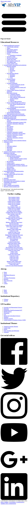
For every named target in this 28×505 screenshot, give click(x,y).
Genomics (6, 332)
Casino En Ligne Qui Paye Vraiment (14, 249)
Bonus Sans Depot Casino (14, 243)
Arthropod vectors (8, 142)
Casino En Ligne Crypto (14, 232)
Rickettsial (12, 70)
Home (5, 272)
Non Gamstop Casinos (14, 197)
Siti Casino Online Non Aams (14, 237)
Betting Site (14, 221)
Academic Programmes (9, 278)
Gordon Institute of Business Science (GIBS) (15, 320)
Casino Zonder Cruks (12, 63)
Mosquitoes (10, 147)
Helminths (12, 80)
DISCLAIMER (4, 502)
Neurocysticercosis (14, 111)
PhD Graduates (10, 172)
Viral (11, 72)
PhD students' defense (12, 49)
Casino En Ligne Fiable (14, 209)
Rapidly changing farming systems (18, 158)
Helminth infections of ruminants (18, 109)
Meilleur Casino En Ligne (14, 236)
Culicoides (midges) (12, 146)
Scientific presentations (12, 52)
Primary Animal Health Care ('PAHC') (16, 102)
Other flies (9, 150)
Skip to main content (6, 1)
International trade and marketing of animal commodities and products (14, 181)
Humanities (6, 313)
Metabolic (12, 76)
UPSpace (6, 299)
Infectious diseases (11, 66)
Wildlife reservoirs (11, 170)
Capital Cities (7, 328)
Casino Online (14, 205)
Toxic (11, 77)
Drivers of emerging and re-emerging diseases (15, 140)
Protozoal (12, 81)
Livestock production (12, 83)
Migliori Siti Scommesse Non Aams (14, 235)
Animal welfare (7, 183)
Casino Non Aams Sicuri (14, 254)
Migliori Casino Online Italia (14, 229)
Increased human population (14, 156)
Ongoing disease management (17, 107)
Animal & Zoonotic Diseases (11, 326)
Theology (6, 317)
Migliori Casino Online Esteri (14, 261)
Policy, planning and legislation (11, 185)
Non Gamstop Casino (14, 200)
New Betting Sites (11, 62)
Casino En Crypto (14, 230)
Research (6, 279)
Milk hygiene (10, 176)
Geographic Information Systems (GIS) (16, 122)
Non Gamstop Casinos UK (13, 60)
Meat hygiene (10, 175)
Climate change (10, 163)
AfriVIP (6, 300)
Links (5, 282)
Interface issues (10, 168)
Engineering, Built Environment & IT (13, 310)
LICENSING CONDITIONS (16, 502)
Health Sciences (8, 311)
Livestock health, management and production (15, 65)
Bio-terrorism (10, 161)
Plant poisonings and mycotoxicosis (15, 114)
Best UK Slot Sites (14, 223)
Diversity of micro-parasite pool (11, 186)
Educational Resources (9, 275)
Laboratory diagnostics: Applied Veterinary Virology (15, 135)
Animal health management (13, 112)
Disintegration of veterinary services (15, 164)
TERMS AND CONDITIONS (8, 503)
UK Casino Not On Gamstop (14, 211)
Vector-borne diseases (15, 95)
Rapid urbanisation (14, 157)
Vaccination (10, 130)
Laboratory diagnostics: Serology (15, 137)
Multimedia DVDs (11, 51)
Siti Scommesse (14, 260)
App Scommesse (14, 239)
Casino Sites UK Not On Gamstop (14, 225)
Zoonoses (6, 178)
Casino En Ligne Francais (14, 263)
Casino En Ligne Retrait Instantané (14, 265)
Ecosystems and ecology (10, 179)
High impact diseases (12, 93)
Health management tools (10, 118)
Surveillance (10, 128)
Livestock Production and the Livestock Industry (17, 85)
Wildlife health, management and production (14, 115)
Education (6, 308)
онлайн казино (14, 253)
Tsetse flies (9, 149)
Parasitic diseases (11, 79)
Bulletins (12, 100)
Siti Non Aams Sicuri (12, 58)
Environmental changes (15, 160)
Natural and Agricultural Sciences (12, 315)
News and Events (8, 280)
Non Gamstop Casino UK (14, 207)
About (5, 273)
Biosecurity (9, 139)
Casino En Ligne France (14, 250)
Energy (5, 329)
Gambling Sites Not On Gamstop (14, 212)
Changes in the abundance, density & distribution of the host (13, 152)
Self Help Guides (11, 56)
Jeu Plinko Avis (14, 240)
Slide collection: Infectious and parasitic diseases (17, 98)
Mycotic (12, 69)
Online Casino (14, 251)
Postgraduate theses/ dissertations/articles (14, 171)
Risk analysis (10, 126)
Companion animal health (10, 116)
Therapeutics (10, 129)
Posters (8, 54)
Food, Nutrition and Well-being (11, 330)
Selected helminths (11, 108)
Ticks (8, 143)
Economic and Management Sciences (13, 307)
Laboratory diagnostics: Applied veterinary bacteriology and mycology (16, 132)
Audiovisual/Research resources (11, 45)
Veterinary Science (8, 318)
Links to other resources (16, 101)
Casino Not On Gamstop (14, 202)
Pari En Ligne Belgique (14, 233)
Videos (8, 48)
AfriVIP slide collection (12, 47)
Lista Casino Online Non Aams (14, 226)
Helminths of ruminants (15, 55)
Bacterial (12, 67)
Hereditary (12, 74)
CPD (5, 276)
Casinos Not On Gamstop (14, 201)
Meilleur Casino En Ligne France (14, 222)
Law (5, 314)
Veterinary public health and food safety (13, 174)
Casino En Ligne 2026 (14, 242)
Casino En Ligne (14, 228)
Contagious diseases (15, 94)
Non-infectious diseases (12, 73)
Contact (6, 283)
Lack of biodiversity (12, 154)
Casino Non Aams (11, 59)
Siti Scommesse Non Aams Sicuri (14, 247)
